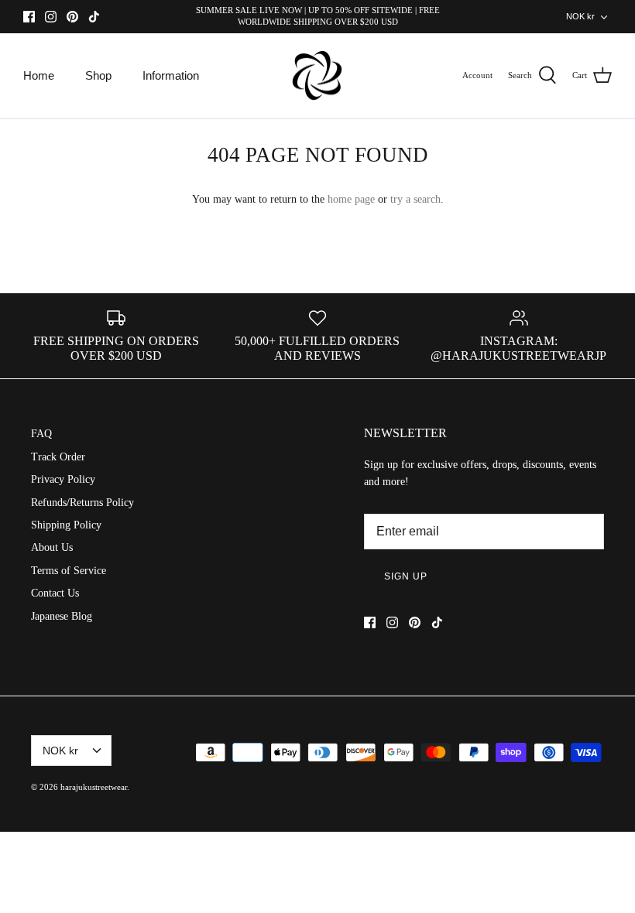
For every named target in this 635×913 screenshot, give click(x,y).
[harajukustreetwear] (317, 76)
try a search (415, 199)
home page (351, 199)
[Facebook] (29, 16)
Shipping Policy (66, 525)
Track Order (58, 457)
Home (38, 75)
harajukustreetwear (93, 787)
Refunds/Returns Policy (82, 502)
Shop (98, 75)
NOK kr (580, 16)
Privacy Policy (63, 479)
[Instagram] (51, 16)
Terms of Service (68, 570)
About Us (52, 547)
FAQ (41, 433)
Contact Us (55, 593)
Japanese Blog (61, 616)
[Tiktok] (94, 16)
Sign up (405, 576)
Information (170, 75)
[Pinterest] (72, 16)
